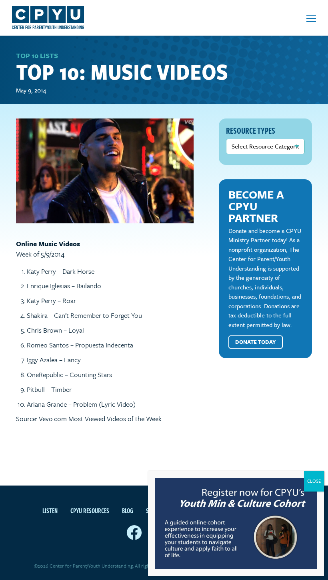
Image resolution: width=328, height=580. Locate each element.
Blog (127, 511)
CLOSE (314, 481)
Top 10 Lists (37, 55)
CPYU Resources (89, 511)
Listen (50, 511)
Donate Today (255, 342)
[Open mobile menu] (311, 18)
